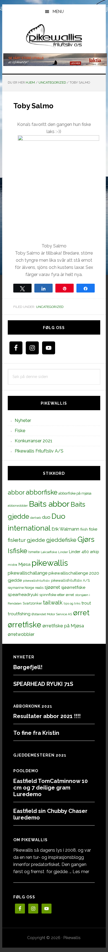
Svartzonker (32, 603)
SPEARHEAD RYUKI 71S (43, 684)
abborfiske (41, 492)
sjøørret (52, 587)
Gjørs (86, 539)
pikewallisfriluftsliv (36, 580)
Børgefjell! (27, 667)
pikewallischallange (27, 573)
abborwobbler (18, 505)
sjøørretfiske (73, 587)
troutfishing (19, 613)
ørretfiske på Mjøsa (63, 625)
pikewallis (50, 563)
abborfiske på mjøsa (74, 493)
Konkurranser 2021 (33, 440)
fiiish (84, 529)
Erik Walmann (65, 529)
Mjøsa (24, 564)
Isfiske (17, 551)
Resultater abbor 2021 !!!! (47, 716)
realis (39, 588)
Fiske (20, 430)
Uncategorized (49, 307)
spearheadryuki (23, 594)
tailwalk (53, 602)
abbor (16, 492)
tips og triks (72, 603)
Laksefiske (49, 552)
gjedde (36, 540)
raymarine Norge (21, 588)
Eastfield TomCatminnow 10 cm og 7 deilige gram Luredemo (50, 788)
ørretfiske (24, 624)
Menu (58, 11)
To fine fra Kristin (36, 733)
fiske (93, 529)
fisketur (17, 540)
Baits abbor (49, 504)
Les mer (81, 871)
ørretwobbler (21, 634)
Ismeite (34, 552)
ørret (81, 613)
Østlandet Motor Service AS (52, 614)
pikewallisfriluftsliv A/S (70, 580)
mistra (12, 565)
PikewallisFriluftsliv (54, 36)
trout (86, 603)
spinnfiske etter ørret (56, 594)
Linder (63, 552)
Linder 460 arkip (84, 551)
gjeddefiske (61, 540)
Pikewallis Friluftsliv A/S (39, 451)
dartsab (35, 517)
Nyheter (23, 420)
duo (46, 517)
